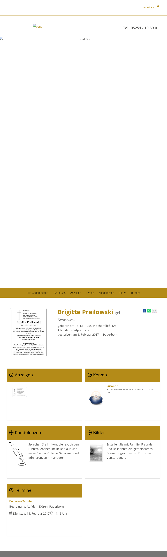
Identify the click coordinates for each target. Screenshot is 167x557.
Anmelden (148, 7)
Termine (135, 293)
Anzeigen (75, 293)
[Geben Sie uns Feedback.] (158, 7)
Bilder (122, 293)
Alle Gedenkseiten (37, 293)
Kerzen (90, 293)
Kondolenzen (106, 293)
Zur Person (59, 293)
